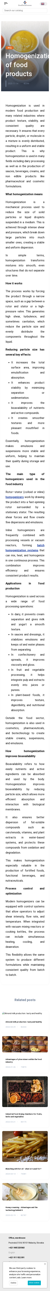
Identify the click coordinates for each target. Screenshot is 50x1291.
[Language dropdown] (43, 4)
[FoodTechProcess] (25, 3)
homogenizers (15, 497)
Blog (9, 48)
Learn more (26, 1277)
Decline (13, 1283)
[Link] (6, 3)
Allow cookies (34, 1283)
